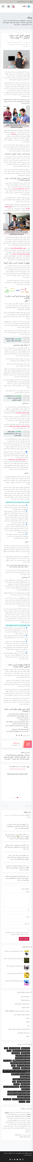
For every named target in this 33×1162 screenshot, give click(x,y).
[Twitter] (14, 1160)
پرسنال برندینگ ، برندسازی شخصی (21, 1099)
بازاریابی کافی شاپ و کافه (23, 1066)
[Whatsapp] (12, 1160)
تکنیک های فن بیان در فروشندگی (21, 1079)
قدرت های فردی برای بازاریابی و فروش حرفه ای (18, 1029)
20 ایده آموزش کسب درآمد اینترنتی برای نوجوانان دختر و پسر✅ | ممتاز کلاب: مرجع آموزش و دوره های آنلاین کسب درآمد (17, 837)
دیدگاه (27, 892)
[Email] (10, 1160)
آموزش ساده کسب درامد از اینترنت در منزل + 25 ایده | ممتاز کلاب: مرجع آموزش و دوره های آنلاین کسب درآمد (18, 826)
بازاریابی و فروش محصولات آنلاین (21, 1015)
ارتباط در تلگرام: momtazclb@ (24, 1)
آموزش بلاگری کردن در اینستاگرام (17, 460)
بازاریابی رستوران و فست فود (22, 1058)
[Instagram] (22, 1160)
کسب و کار (22, 1102)
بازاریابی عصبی (7, 1061)
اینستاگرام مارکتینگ (25, 1000)
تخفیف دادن (16, 1068)
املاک (6, 1048)
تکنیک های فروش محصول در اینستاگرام (20, 426)
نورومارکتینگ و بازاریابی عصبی (11, 1087)
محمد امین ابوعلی (10, 42)
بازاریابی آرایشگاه (25, 1053)
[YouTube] (17, 1160)
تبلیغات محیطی (25, 1068)
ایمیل (27, 917)
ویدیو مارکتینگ (25, 1089)
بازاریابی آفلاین (15, 1053)
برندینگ (27, 1018)
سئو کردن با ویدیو (25, 1087)
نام (28, 910)
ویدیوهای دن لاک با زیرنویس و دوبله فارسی (18, 1092)
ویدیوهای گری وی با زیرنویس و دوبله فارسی (18, 1094)
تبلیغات (27, 1022)
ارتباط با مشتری (25, 1048)
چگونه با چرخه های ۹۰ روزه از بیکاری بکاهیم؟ (17, 774)
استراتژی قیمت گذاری (15, 1048)
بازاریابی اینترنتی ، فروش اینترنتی (14, 44)
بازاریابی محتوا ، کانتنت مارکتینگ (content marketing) (17, 1011)
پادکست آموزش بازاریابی (23, 1097)
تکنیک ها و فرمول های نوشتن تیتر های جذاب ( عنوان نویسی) (16, 1071)
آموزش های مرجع (24, 44)
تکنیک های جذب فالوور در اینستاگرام (20, 1074)
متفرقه (27, 1036)
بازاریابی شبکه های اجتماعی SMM (21, 1061)
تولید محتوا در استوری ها (22, 413)
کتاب (28, 1102)
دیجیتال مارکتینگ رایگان (23, 1082)
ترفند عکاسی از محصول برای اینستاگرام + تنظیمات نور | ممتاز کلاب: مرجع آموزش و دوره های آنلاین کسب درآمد (17, 878)
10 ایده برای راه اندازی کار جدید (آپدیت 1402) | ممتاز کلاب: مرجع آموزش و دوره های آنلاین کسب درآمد (17, 868)
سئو (28, 1025)
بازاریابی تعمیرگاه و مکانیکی (22, 1056)
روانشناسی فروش (25, 1084)
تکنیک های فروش (25, 1077)
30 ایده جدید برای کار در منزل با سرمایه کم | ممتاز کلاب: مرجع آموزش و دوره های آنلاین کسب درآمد (17, 847)
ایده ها (9, 1051)
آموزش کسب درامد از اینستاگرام (22, 1116)
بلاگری (13, 1066)
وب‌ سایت (27, 924)
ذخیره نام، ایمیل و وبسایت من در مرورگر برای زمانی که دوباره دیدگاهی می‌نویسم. (17, 933)
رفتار (14, 1082)
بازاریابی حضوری (25, 1007)
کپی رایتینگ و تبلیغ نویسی (23, 1033)
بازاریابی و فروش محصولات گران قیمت (20, 1063)
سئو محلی (16, 1084)
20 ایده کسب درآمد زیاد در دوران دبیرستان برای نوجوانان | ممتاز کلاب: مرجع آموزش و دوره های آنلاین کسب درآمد (18, 857)
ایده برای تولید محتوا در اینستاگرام (21, 1051)
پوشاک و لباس (7, 1099)
